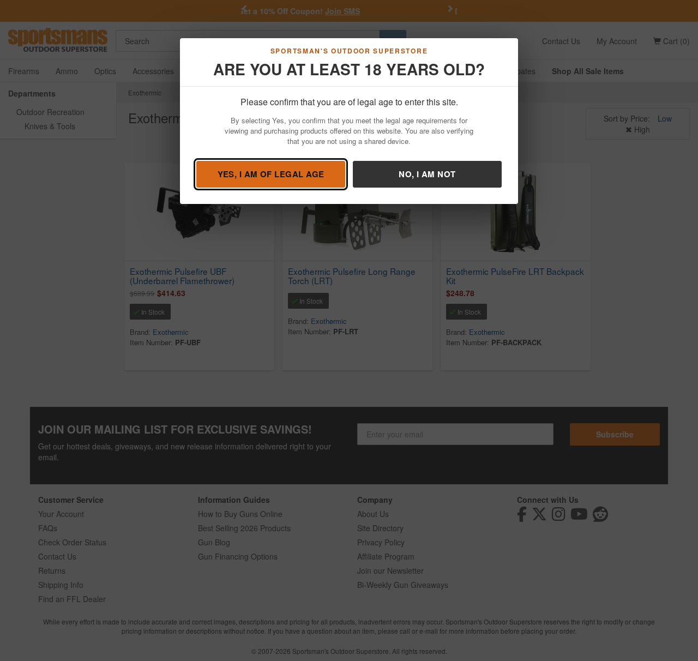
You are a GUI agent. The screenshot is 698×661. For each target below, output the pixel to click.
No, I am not (427, 174)
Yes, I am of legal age (271, 174)
